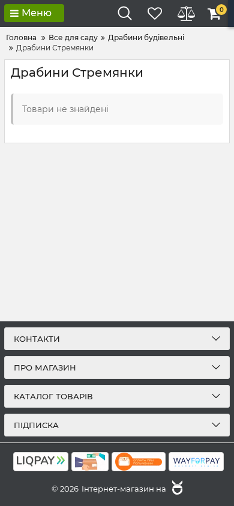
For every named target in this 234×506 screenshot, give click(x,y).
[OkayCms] (175, 488)
